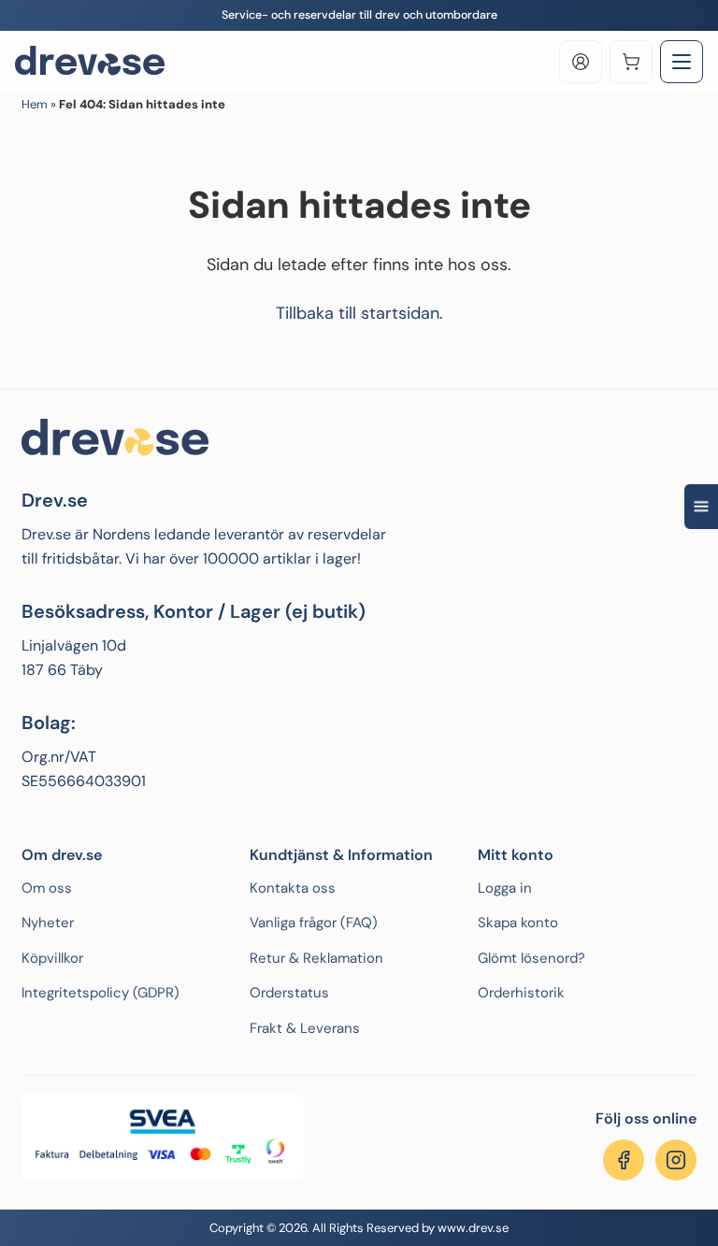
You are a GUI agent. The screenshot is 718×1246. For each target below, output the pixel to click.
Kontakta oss (293, 888)
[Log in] (580, 61)
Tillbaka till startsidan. (359, 313)
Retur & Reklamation (316, 958)
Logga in (505, 888)
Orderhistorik (521, 992)
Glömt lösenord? (531, 958)
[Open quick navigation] (701, 505)
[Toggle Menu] (681, 61)
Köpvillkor (52, 958)
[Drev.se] (90, 62)
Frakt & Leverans (305, 1028)
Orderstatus (289, 992)
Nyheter (48, 922)
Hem (35, 104)
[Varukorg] (631, 61)
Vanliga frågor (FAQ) (314, 922)
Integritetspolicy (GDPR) (101, 992)
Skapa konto (518, 922)
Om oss (47, 888)
